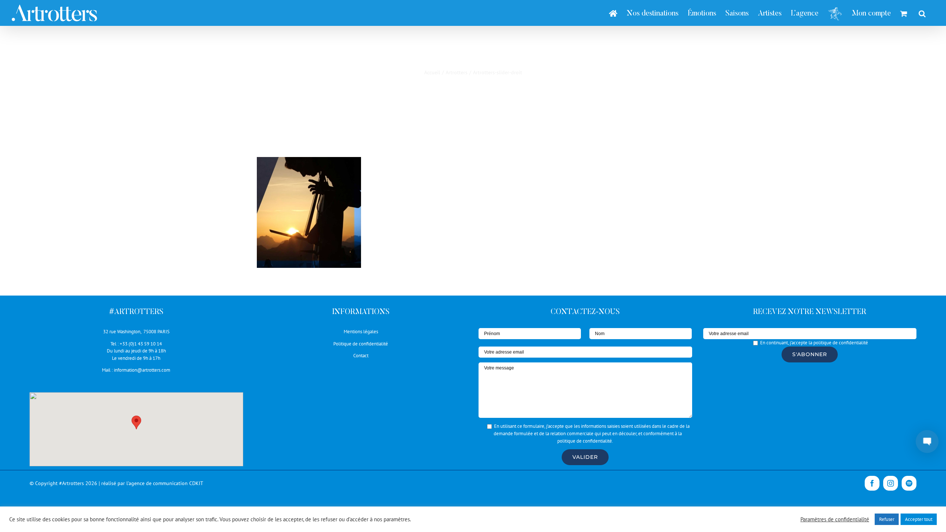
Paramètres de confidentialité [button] (834, 519)
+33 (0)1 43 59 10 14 (141, 344)
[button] (136, 422)
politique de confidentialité (584, 441)
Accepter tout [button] (918, 519)
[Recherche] (922, 13)
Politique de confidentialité (360, 344)
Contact (360, 355)
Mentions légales (361, 331)
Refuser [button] (886, 519)
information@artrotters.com (142, 370)
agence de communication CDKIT (166, 483)
